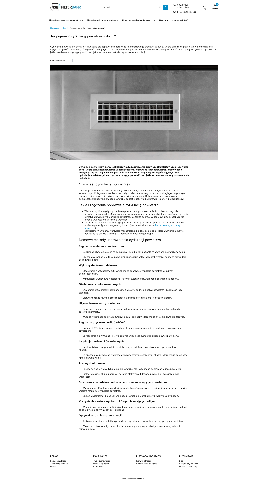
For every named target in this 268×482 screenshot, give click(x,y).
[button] (165, 7)
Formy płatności (143, 461)
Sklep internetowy (133, 478)
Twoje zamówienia (101, 461)
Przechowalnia (100, 466)
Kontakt (53, 466)
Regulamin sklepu (58, 461)
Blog (64, 28)
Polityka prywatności (188, 463)
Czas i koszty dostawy (146, 463)
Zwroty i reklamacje (59, 463)
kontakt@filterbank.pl (187, 12)
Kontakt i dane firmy (188, 466)
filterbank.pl (54, 28)
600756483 (182, 5)
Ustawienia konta (101, 463)
